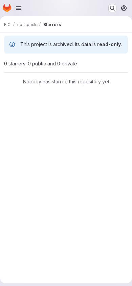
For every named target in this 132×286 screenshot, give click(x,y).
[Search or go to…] (112, 8)
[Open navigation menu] (18, 8)
